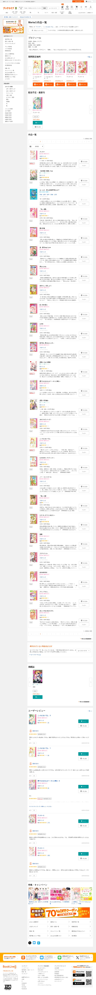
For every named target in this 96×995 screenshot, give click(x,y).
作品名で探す (8, 113)
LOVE (41, 324)
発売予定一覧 (8, 39)
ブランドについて (59, 970)
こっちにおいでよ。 (49, 27)
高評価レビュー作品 (10, 76)
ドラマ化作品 (8, 48)
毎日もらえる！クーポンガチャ (13, 60)
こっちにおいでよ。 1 (37, 77)
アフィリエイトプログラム (44, 985)
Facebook (24, 988)
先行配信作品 (8, 65)
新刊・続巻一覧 (9, 41)
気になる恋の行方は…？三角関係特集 (59, 903)
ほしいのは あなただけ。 (47, 611)
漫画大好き (36, 731)
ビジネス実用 (62, 12)
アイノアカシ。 (44, 592)
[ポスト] (29, 942)
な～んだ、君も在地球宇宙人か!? (49, 190)
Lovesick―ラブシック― (47, 458)
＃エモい (49, 806)
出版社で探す (8, 119)
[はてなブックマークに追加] (38, 944)
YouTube (24, 987)
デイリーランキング (10, 43)
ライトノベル (9, 93)
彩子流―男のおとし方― (47, 343)
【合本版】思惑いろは (46, 171)
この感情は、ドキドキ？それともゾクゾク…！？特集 (81, 903)
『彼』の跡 (43, 496)
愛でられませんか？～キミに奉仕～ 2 (49, 781)
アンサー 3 (81, 77)
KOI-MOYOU (43, 572)
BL (30, 12)
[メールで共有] (34, 944)
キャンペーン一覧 (9, 70)
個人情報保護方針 (59, 975)
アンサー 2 (69, 77)
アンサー (38, 27)
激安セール (8, 56)
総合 (7, 12)
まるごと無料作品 (9, 54)
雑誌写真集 (70, 12)
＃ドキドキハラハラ (34, 806)
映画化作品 (8, 50)
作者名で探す (8, 115)
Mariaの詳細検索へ (87, 639)
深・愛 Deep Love (45, 247)
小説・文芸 (54, 12)
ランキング (24, 973)
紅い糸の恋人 (44, 305)
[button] (37, 84)
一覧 (89, 57)
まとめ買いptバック (10, 58)
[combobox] (32, 8)
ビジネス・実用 (10, 97)
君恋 (34, 687)
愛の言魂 (42, 228)
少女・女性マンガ (23, 12)
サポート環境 (41, 975)
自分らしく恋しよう (45, 286)
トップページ (25, 968)
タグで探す (8, 111)
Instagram (24, 983)
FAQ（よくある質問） (43, 977)
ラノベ (46, 12)
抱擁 (41, 534)
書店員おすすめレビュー (11, 74)
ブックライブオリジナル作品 (12, 63)
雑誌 (7, 99)
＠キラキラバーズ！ (45, 419)
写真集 (8, 101)
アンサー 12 (36, 112)
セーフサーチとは (36, 654)
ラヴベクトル (44, 553)
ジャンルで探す (9, 108)
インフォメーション (43, 979)
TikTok (23, 985)
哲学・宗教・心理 (52, 194)
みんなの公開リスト (10, 72)
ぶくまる (7, 79)
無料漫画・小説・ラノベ (28, 970)
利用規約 (57, 973)
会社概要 (57, 968)
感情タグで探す (9, 121)
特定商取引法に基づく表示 (61, 977)
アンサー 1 (58, 77)
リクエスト (40, 983)
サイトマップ (58, 981)
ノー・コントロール (45, 477)
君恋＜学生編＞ (44, 400)
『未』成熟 (43, 209)
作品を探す (40, 970)
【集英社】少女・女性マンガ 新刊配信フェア (38, 903)
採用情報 (57, 971)
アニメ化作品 (8, 46)
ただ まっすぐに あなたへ (47, 515)
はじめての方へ (82, 12)
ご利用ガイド (90, 12)
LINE (23, 979)
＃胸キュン (44, 806)
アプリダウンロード (43, 971)
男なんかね (43, 266)
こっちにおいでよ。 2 (48, 77)
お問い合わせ (41, 981)
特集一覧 (7, 68)
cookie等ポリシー (59, 979)
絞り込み (21, 8)
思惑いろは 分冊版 (45, 362)
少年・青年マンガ (15, 12)
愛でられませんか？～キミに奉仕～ (50, 381)
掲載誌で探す (8, 117)
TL (38, 12)
